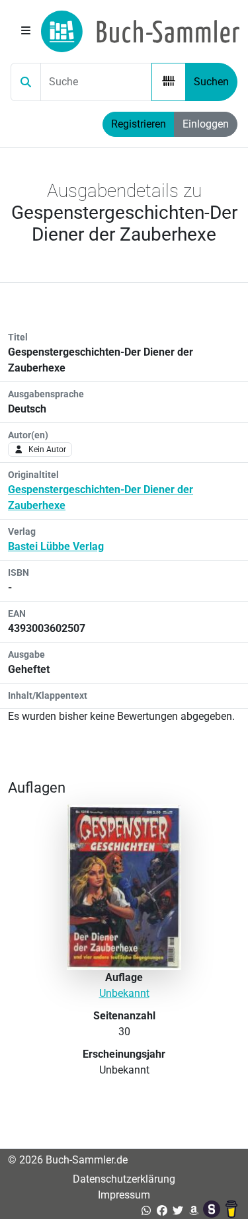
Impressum (124, 1195)
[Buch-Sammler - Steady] (213, 1210)
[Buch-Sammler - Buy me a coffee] (231, 1210)
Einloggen (206, 124)
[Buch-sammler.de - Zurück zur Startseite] (140, 31)
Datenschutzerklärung (124, 1179)
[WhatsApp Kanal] (146, 1210)
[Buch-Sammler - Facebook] (162, 1210)
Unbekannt (124, 993)
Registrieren (138, 124)
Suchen (211, 81)
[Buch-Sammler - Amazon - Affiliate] (193, 1210)
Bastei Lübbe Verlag (56, 546)
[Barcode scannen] (168, 82)
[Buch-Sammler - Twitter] (178, 1210)
